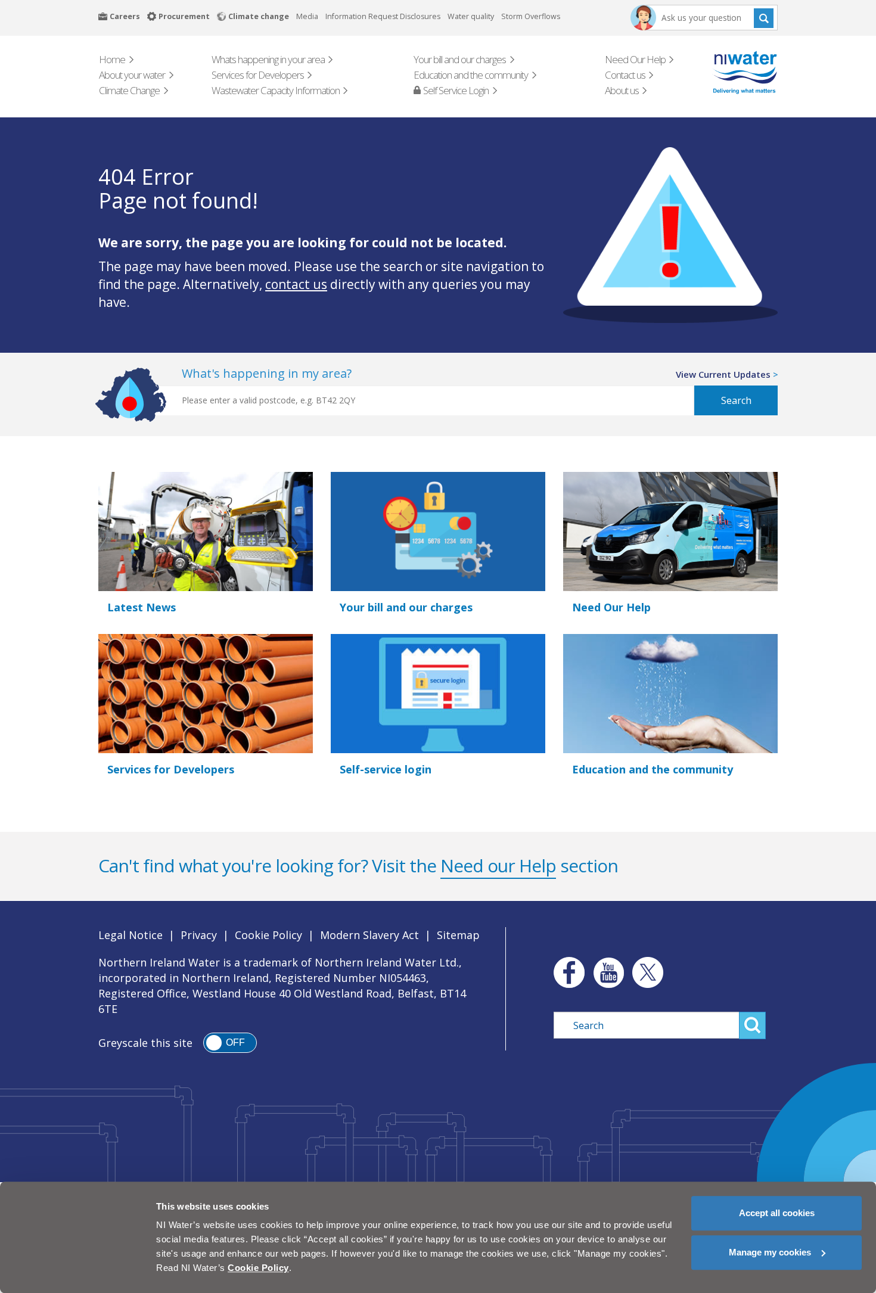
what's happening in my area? (267, 373)
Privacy (199, 935)
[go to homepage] (728, 72)
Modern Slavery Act (369, 935)
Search (764, 17)
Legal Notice (130, 935)
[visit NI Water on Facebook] (566, 972)
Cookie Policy (268, 935)
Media (307, 16)
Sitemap (458, 935)
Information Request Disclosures (382, 16)
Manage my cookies (770, 1252)
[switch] (230, 1043)
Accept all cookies (777, 1213)
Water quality (471, 16)
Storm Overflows (530, 16)
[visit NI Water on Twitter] (647, 972)
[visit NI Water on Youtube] (608, 972)
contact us (296, 284)
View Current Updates (723, 374)
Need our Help (498, 865)
